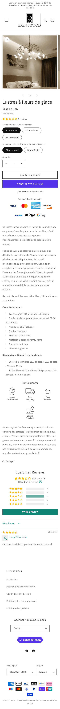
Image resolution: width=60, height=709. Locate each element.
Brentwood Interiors (17, 700)
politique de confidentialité (20, 586)
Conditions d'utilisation (18, 593)
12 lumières (31, 130)
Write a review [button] (30, 511)
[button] (6, 20)
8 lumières (11, 130)
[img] (9, 532)
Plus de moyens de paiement (30, 191)
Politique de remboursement (21, 601)
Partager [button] (10, 461)
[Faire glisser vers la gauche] (23, 95)
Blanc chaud (12, 150)
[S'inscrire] (45, 628)
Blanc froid (33, 150)
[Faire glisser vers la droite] (37, 95)
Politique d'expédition (17, 608)
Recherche (11, 579)
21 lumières (12, 137)
